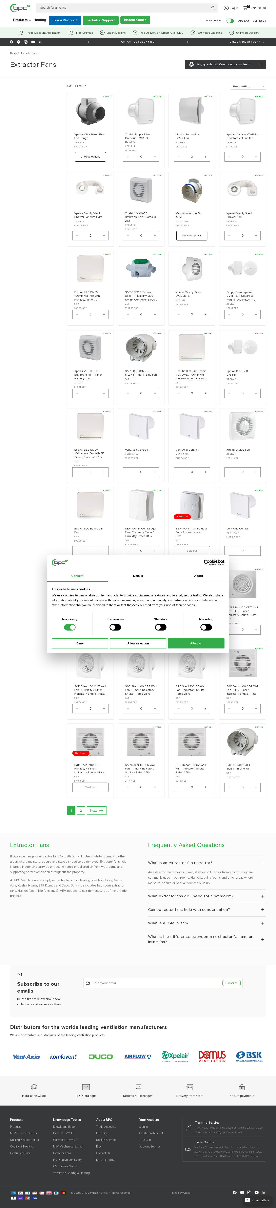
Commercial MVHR (65, 1140)
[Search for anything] (213, 7)
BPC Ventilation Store (94, 1192)
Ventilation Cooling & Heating (71, 1173)
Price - (214, 20)
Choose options (90, 156)
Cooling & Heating (21, 1146)
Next (93, 811)
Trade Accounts (106, 1126)
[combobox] (127, 8)
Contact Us (103, 1153)
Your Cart (145, 1140)
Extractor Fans (29, 53)
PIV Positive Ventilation (67, 1159)
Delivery (101, 1133)
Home (13, 53)
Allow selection (138, 643)
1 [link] (71, 811)
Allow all (196, 643)
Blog (99, 1146)
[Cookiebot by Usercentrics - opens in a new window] (206, 563)
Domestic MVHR (63, 1133)
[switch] (115, 627)
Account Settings (150, 1146)
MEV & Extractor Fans (23, 1133)
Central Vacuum (20, 1153)
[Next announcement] (187, 42)
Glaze (186, 1192)
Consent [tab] (77, 575)
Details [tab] (138, 575)
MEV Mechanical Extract (68, 1146)
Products (15, 1126)
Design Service (106, 1140)
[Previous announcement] (88, 42)
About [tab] (198, 575)
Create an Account (151, 1133)
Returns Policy (105, 1159)
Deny (80, 643)
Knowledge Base (64, 1126)
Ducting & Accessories (24, 1140)
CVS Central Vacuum (66, 1166)
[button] (20, 20)
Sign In (143, 1126)
